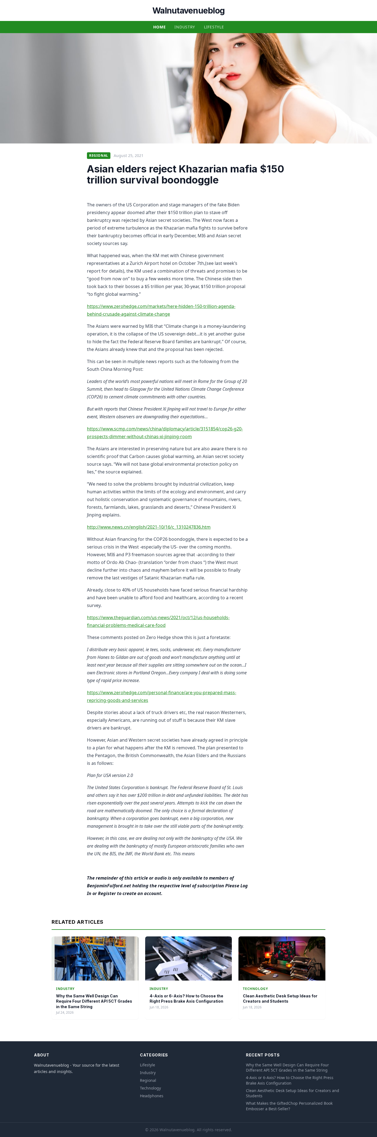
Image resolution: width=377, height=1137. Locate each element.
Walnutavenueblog (188, 10)
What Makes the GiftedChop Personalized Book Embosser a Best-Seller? (289, 1106)
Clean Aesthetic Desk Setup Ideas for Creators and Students (292, 1093)
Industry (184, 27)
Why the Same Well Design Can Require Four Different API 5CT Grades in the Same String (94, 1001)
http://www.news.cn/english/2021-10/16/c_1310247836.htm (149, 527)
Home (159, 27)
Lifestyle (214, 27)
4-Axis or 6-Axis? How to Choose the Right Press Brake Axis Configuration (289, 1080)
